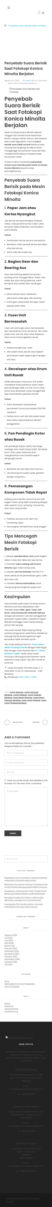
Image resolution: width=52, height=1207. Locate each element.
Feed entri (9, 1006)
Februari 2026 (10, 948)
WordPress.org (11, 1011)
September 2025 (12, 959)
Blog (6, 981)
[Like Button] (40, 83)
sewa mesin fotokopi (31, 700)
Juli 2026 (8, 937)
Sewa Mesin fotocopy (22, 697)
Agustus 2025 (10, 961)
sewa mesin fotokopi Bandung (25, 701)
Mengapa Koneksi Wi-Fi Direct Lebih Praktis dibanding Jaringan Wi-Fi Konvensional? (24, 898)
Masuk (7, 1003)
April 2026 (9, 943)
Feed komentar (11, 1009)
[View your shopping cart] (43, 12)
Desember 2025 (11, 951)
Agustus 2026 (10, 935)
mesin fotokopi (20, 695)
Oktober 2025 (10, 956)
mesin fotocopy (16, 692)
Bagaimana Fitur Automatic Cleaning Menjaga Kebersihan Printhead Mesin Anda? (25, 879)
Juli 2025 (8, 964)
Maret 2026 (9, 945)
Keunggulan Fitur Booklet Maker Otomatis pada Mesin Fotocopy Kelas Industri (23, 905)
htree (27, 80)
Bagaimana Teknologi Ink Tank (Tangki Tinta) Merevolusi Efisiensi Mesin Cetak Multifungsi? (25, 892)
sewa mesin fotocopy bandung (22, 83)
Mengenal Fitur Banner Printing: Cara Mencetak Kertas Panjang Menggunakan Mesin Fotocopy (25, 885)
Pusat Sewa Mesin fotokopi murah (24, 646)
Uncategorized (11, 986)
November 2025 (11, 953)
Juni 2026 (8, 940)
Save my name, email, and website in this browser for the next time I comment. (26, 782)
